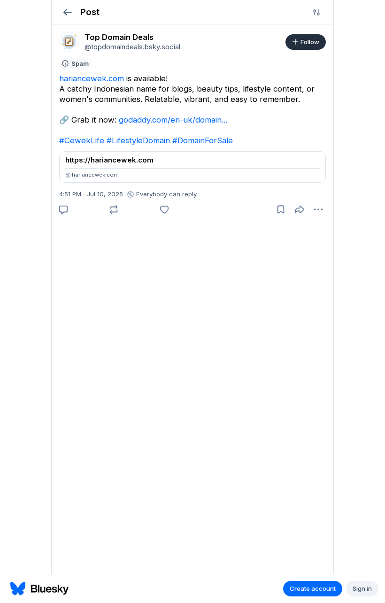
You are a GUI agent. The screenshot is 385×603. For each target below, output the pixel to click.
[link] (69, 42)
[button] (67, 12)
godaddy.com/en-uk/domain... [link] (173, 119)
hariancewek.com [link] (91, 78)
